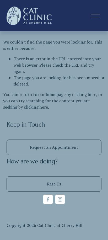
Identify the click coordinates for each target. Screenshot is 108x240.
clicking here (84, 94)
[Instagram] (60, 199)
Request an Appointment (54, 147)
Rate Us (54, 184)
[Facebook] (48, 199)
